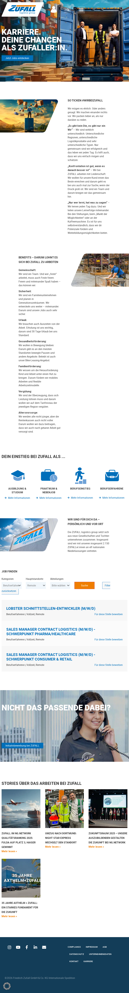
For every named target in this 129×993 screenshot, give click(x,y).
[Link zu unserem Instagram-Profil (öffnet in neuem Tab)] (9, 947)
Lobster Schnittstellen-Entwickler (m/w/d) (50, 608)
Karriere (88, 961)
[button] (68, 9)
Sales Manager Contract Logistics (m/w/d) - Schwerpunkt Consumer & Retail (50, 657)
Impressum (92, 947)
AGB (105, 947)
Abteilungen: (57, 579)
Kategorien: (8, 579)
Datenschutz (76, 954)
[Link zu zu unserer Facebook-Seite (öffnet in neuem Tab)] (27, 947)
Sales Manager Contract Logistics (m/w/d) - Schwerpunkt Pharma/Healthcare (50, 631)
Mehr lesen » (9, 851)
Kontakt (74, 961)
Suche (84, 585)
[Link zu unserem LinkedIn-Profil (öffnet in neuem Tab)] (35, 947)
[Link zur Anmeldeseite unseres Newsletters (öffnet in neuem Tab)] (44, 947)
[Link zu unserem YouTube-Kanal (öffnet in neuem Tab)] (18, 947)
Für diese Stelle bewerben (109, 614)
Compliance (74, 947)
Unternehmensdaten (100, 954)
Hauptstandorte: (35, 579)
